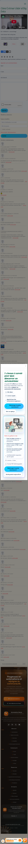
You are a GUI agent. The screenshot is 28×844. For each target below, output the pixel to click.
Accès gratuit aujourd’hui (13, 474)
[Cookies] (3, 841)
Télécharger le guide (20, 841)
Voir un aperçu (10, 411)
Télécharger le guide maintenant (15, 406)
